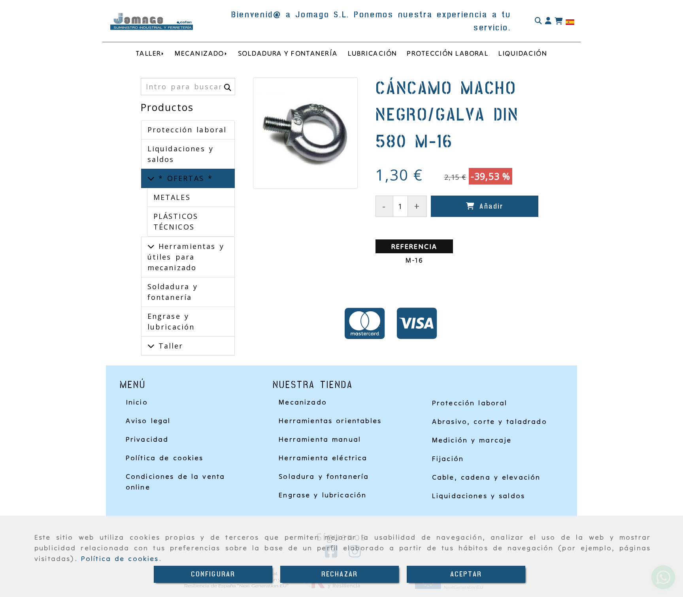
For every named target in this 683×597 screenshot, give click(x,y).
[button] (548, 21)
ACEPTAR (466, 574)
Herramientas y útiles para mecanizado (185, 256)
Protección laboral (187, 129)
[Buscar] (538, 21)
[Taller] (151, 345)
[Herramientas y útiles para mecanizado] (151, 246)
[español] (570, 21)
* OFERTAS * (184, 178)
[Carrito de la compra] (558, 21)
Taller (169, 345)
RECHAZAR (339, 574)
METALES (172, 197)
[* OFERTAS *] (151, 178)
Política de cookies (120, 558)
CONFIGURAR (213, 574)
